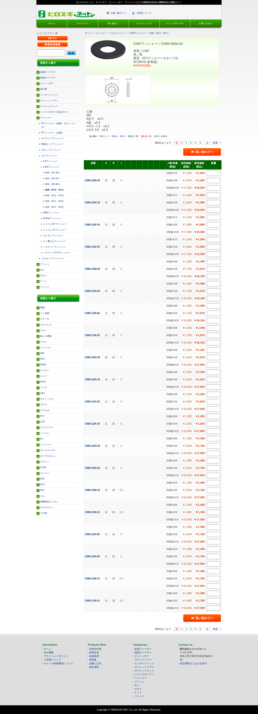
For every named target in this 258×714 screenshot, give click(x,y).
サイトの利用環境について (58, 663)
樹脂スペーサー (48, 77)
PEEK (43, 364)
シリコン (44, 433)
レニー (43, 376)
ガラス (43, 404)
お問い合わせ (205, 23)
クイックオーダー (175, 23)
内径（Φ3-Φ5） (53, 172)
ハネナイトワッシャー (54, 247)
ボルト (43, 275)
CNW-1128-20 (92, 313)
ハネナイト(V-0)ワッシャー (57, 252)
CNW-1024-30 (93, 357)
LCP (42, 421)
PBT (42, 353)
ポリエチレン (47, 507)
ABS (42, 393)
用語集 (93, 659)
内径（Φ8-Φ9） (53, 184)
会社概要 (49, 652)
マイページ (82, 23)
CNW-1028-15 (93, 490)
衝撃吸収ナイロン (49, 501)
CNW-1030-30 (93, 202)
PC (41, 439)
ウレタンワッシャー (53, 235)
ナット (43, 281)
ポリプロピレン (48, 456)
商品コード (105, 136)
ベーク (43, 387)
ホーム (51, 23)
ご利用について (143, 13)
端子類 (43, 89)
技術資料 (94, 667)
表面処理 (94, 656)
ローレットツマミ (49, 100)
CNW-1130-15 (92, 600)
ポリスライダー (48, 450)
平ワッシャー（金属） (52, 132)
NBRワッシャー (51, 212)
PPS (42, 359)
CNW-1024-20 (93, 445)
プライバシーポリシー (56, 656)
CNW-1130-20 (92, 335)
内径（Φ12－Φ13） (55, 195)
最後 (215, 142)
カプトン (44, 461)
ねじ (42, 269)
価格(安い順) (133, 136)
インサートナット (49, 95)
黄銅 (42, 307)
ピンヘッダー (47, 83)
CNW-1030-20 (93, 291)
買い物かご (113, 23)
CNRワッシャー (51, 167)
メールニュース (144, 23)
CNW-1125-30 (92, 423)
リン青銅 (44, 313)
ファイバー (46, 444)
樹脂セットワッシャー (52, 144)
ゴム (42, 496)
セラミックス (47, 399)
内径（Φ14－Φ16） (55, 201)
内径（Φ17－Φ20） (55, 207)
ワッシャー (46, 117)
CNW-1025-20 (93, 468)
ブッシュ (44, 264)
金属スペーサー (48, 72)
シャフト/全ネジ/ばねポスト (54, 112)
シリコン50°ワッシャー (55, 224)
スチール (44, 319)
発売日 (123, 136)
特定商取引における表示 (193, 663)
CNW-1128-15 (92, 578)
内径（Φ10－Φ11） (55, 189)
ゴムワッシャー (49, 155)
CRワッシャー (50, 161)
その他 (43, 513)
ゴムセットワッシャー (52, 258)
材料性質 (94, 652)
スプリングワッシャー (52, 138)
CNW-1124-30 (92, 401)
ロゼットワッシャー (51, 150)
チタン (43, 341)
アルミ (43, 330)
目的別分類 (95, 648)
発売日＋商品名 (160, 136)
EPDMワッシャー (52, 218)
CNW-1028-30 (93, 180)
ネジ (136, 685)
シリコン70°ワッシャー (55, 230)
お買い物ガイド (118, 13)
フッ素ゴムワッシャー (54, 241)
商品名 (115, 136)
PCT (42, 416)
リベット (44, 287)
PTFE (43, 382)
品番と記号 (95, 663)
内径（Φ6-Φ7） (53, 178)
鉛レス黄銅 (46, 336)
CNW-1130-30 (92, 246)
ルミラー (44, 473)
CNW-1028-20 (93, 268)
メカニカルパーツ (144, 674)
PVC (42, 484)
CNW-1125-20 (92, 556)
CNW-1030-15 (93, 512)
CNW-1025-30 (93, 379)
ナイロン (44, 370)
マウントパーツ (143, 659)
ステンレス (46, 324)
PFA (42, 479)
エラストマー (47, 427)
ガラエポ (44, 410)
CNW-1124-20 (92, 534)
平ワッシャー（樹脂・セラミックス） (58, 125)
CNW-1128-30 (92, 224)
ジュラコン (46, 347)
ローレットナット (49, 106)
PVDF (43, 467)
